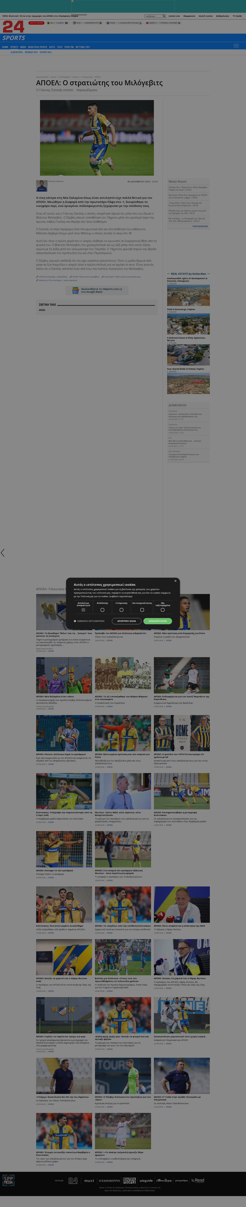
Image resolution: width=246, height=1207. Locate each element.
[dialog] (123, 603)
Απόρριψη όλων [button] (126, 621)
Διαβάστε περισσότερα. (121, 596)
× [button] (175, 581)
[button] (89, 621)
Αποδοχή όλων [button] (158, 621)
